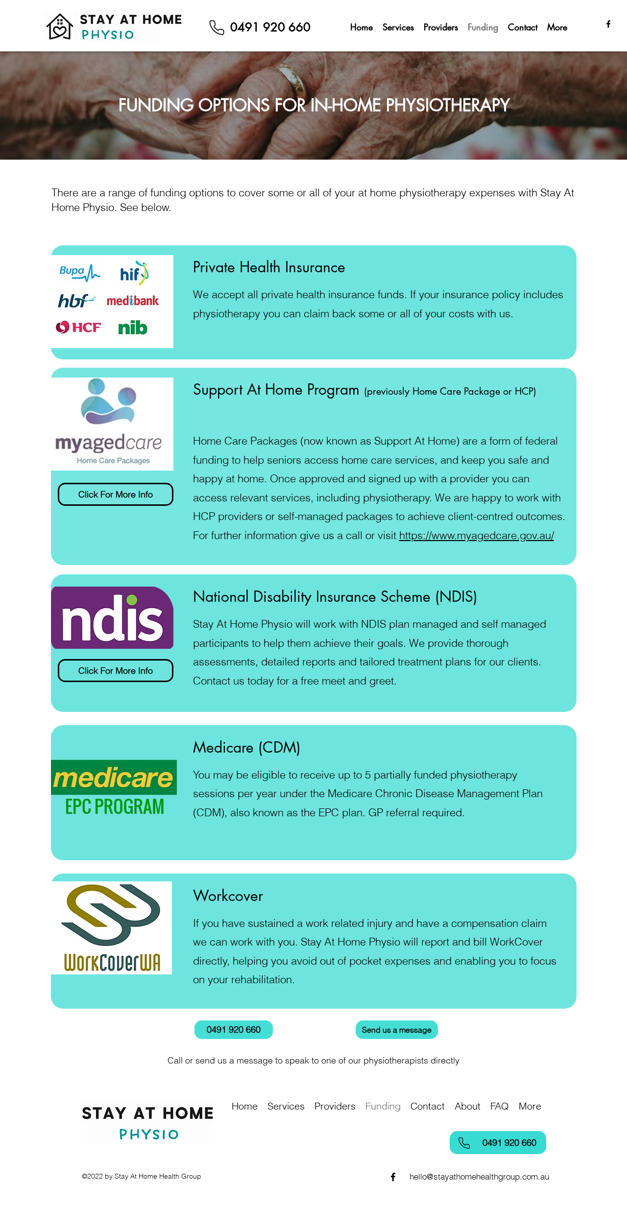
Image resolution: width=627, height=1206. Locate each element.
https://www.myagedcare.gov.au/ (476, 535)
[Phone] (216, 27)
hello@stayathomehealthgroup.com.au (479, 1176)
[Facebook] (608, 24)
